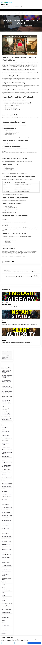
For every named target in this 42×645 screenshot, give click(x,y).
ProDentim (4, 598)
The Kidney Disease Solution (6, 459)
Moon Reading (5, 491)
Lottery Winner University (5, 428)
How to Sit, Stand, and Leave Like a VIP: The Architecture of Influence (19, 324)
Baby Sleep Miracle (6, 562)
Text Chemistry (5, 525)
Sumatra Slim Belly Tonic (6, 606)
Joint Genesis (5, 628)
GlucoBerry (4, 615)
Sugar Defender (5, 617)
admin (13, 261)
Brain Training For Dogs (7, 462)
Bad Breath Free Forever (5, 480)
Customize (7, 642)
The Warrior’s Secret (6, 565)
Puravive (3, 592)
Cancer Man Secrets (6, 502)
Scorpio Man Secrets (6, 510)
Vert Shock (4, 584)
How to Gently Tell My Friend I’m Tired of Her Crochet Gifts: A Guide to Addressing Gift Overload (6, 370)
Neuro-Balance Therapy (7, 494)
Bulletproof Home (5, 435)
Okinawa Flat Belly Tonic (7, 449)
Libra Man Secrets (6, 504)
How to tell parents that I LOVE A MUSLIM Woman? (7, 376)
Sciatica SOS (4, 552)
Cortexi (3, 600)
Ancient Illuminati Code (7, 496)
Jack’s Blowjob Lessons (7, 483)
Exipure (3, 622)
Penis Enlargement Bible (7, 477)
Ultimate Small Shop (6, 539)
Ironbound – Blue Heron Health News (7, 453)
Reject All (21, 642)
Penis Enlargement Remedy (6, 432)
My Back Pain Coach (6, 547)
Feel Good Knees (5, 533)
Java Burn (4, 474)
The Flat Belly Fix (5, 582)
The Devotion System (6, 541)
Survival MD (4, 499)
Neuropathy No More (6, 472)
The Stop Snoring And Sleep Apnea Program (6, 466)
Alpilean (3, 595)
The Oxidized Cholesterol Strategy (6, 568)
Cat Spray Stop (5, 440)
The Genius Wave (5, 625)
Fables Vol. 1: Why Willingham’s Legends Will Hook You (6, 408)
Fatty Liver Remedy (6, 590)
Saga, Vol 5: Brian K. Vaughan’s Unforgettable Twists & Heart (7, 402)
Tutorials (9, 304)
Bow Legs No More (6, 560)
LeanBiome (4, 630)
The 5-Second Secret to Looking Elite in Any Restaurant (7, 393)
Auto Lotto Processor (6, 544)
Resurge (3, 620)
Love (3, 304)
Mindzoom (4, 531)
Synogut (3, 587)
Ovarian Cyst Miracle (6, 571)
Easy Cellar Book (5, 456)
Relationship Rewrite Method (6, 579)
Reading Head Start (6, 612)
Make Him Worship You (7, 603)
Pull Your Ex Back (5, 528)
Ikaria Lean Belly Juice (6, 486)
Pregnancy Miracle (6, 447)
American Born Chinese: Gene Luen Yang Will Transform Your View (7, 413)
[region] (21, 640)
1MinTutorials (5, 4)
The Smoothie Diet (6, 512)
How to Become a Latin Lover (7, 397)
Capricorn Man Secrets (7, 507)
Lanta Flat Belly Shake (6, 536)
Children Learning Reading (5, 444)
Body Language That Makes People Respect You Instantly (16, 342)
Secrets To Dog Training (7, 515)
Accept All (34, 642)
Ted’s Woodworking (6, 518)
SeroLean (4, 633)
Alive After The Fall (6, 557)
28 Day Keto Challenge (7, 523)
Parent (6, 304)
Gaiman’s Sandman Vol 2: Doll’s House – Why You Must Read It (7, 418)
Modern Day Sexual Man (7, 554)
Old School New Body (6, 549)
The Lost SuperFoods (6, 609)
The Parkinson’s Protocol (5, 575)
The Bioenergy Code (6, 469)
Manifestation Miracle (6, 520)
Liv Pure (3, 489)
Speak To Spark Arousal (7, 438)
